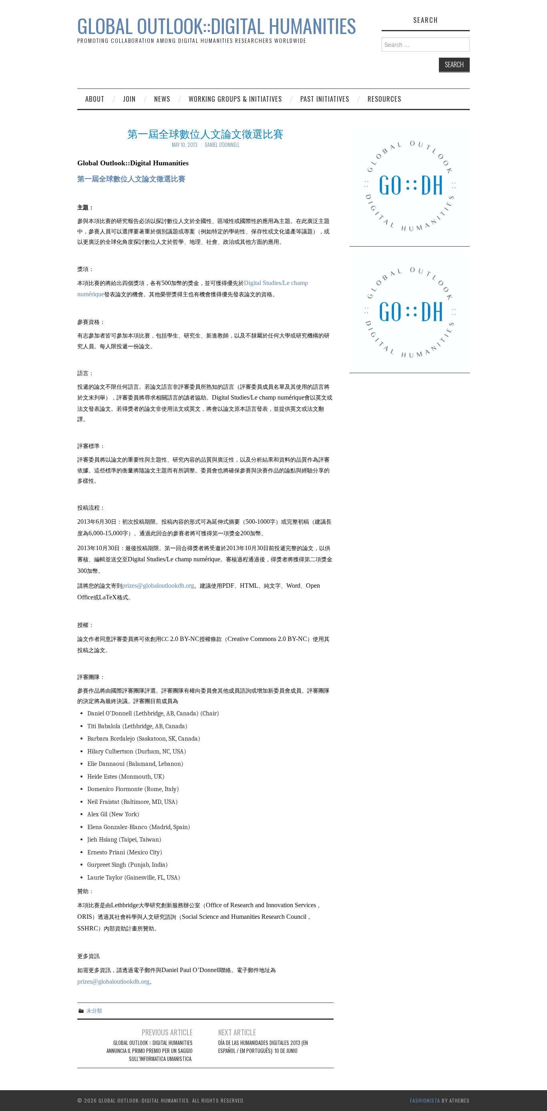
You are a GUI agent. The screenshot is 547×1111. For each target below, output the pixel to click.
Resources (384, 99)
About (95, 99)
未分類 (94, 1010)
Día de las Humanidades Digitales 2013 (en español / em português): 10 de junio (263, 1047)
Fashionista (425, 1100)
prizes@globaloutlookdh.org (158, 585)
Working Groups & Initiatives (235, 99)
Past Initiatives (324, 99)
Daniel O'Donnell (222, 145)
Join (129, 99)
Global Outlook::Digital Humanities (216, 25)
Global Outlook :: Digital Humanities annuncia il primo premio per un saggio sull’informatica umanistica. (150, 1051)
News (162, 99)
